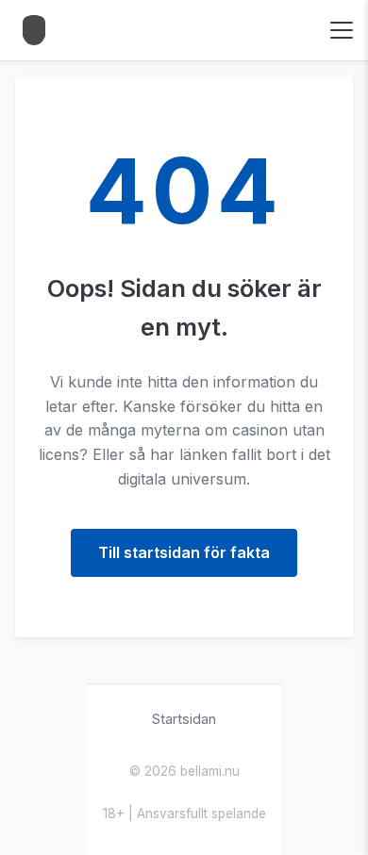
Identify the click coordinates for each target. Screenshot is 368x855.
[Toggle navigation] (341, 30)
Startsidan (184, 719)
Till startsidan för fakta (184, 552)
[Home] (34, 30)
